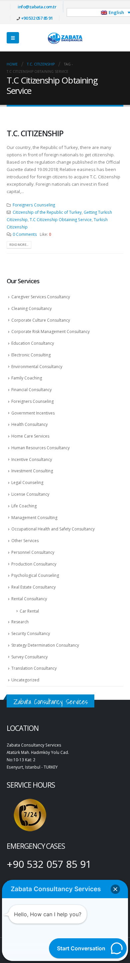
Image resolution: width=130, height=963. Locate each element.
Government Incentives (33, 413)
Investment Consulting (32, 471)
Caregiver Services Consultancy (40, 297)
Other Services (25, 540)
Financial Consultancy (31, 389)
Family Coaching (26, 378)
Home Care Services (30, 436)
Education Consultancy (32, 343)
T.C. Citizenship (35, 133)
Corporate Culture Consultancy (40, 320)
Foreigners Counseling (34, 204)
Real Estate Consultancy (33, 587)
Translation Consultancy (34, 668)
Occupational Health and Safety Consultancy (53, 529)
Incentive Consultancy (31, 459)
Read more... (18, 245)
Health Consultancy (29, 424)
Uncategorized (25, 680)
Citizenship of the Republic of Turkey (47, 212)
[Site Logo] (65, 37)
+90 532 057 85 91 (37, 18)
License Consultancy (30, 494)
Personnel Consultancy (32, 552)
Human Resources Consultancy (40, 448)
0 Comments (25, 234)
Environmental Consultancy (36, 366)
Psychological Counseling (35, 575)
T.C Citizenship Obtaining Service (61, 219)
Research (20, 622)
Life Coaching (24, 506)
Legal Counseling (27, 482)
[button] (13, 37)
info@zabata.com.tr (37, 7)
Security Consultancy (30, 633)
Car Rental (29, 611)
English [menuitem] (116, 12)
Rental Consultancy (29, 599)
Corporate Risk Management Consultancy (50, 331)
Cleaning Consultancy (31, 308)
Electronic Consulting (31, 355)
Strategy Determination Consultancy (45, 645)
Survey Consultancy (29, 657)
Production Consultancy (33, 564)
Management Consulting (34, 517)
